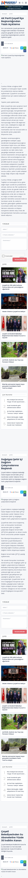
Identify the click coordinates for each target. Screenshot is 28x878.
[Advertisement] (14, 71)
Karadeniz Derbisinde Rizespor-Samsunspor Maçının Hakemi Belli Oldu (14, 7)
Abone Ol (5, 48)
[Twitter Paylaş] (21, 48)
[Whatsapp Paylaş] (24, 48)
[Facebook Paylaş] (24, 50)
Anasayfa (4, 14)
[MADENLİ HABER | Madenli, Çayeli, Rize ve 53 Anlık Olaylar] (9, 2)
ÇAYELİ (11, 14)
